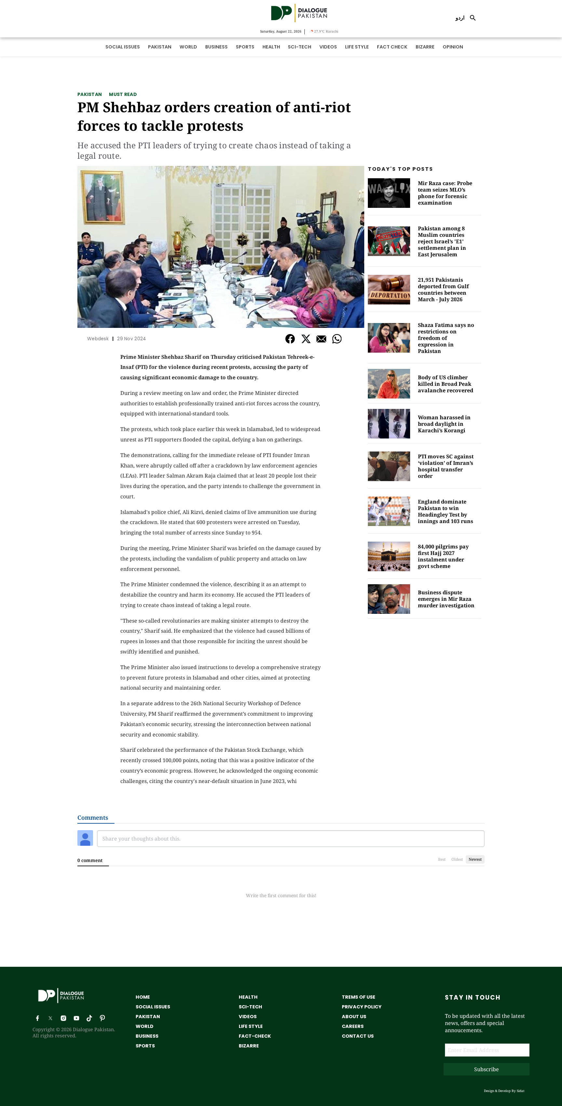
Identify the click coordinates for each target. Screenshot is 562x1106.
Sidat (521, 1090)
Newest (475, 859)
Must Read (123, 94)
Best (442, 859)
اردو (460, 17)
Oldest (457, 859)
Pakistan (89, 94)
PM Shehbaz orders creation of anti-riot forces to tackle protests (214, 116)
